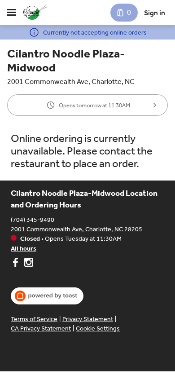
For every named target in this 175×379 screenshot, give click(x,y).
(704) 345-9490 (32, 220)
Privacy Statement (87, 319)
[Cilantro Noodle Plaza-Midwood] (35, 12)
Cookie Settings (98, 328)
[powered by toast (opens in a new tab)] (47, 296)
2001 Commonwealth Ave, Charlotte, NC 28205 (76, 229)
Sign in (154, 13)
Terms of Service (34, 319)
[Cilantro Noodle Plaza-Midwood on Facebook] (16, 263)
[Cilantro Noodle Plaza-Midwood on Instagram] (27, 263)
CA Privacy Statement (41, 328)
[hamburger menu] (11, 13)
